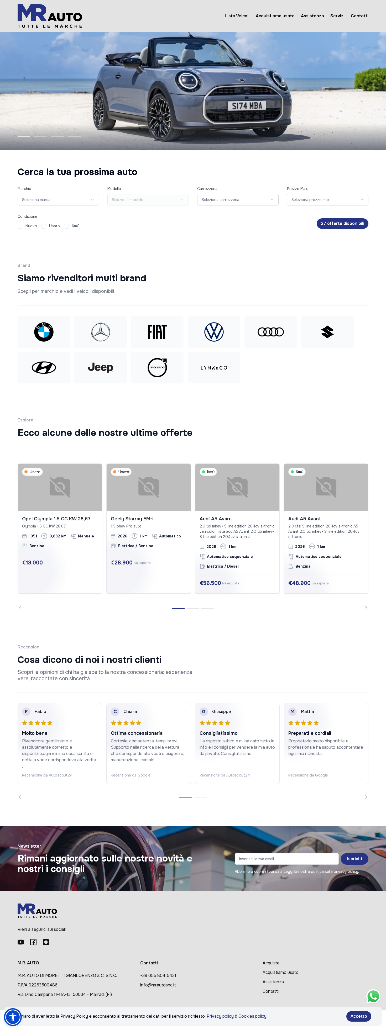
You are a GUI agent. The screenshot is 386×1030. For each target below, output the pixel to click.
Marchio (24, 188)
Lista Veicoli (237, 16)
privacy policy (346, 871)
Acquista (271, 963)
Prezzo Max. (297, 188)
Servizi (337, 16)
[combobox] (58, 199)
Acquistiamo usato (275, 16)
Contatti (359, 16)
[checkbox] (20, 226)
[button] (12, 1017)
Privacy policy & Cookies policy (237, 1016)
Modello (114, 188)
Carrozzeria (207, 188)
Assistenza (312, 16)
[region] (193, 536)
